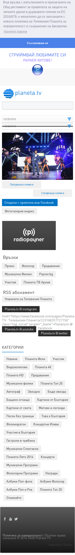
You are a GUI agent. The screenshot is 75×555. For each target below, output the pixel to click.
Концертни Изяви (46, 424)
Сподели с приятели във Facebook (29, 202)
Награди (51, 473)
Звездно (34, 391)
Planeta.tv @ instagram (21, 309)
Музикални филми (19, 383)
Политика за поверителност (23, 535)
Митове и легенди (52, 408)
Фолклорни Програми (22, 473)
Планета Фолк (35, 359)
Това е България (53, 416)
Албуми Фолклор (52, 481)
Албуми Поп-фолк (19, 481)
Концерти (48, 457)
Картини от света (18, 408)
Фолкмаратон (16, 424)
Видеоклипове (16, 367)
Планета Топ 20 (51, 383)
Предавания (40, 375)
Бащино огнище (18, 399)
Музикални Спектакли (22, 448)
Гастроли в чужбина (20, 440)
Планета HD (15, 375)
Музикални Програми (22, 465)
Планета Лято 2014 (19, 457)
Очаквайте (13, 497)
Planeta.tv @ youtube (19, 329)
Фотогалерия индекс (19, 211)
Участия (58, 359)
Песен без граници (20, 416)
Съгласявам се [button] (37, 43)
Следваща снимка (52, 193)
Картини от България (52, 399)
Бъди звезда (57, 391)
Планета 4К (43, 367)
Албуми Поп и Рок (19, 489)
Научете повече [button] (15, 31)
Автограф (13, 391)
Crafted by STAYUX (60, 545)
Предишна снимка (21, 184)
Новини (11, 359)
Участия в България (20, 432)
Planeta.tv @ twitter (54, 333)
